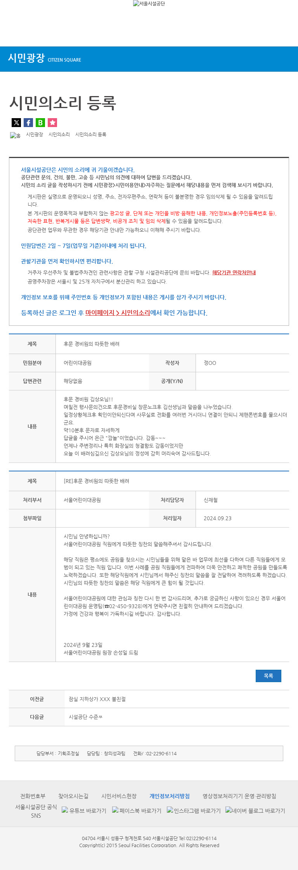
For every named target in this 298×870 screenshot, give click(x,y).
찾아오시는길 (73, 796)
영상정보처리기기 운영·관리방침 (239, 796)
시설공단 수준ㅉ (86, 717)
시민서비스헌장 (119, 796)
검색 (285, 32)
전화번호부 (32, 796)
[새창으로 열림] (83, 811)
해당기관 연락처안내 (234, 272)
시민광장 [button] (44, 58)
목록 (268, 676)
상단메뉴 (12, 32)
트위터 (16, 122)
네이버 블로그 (40, 122)
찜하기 (52, 122)
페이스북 (28, 122)
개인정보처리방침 (169, 796)
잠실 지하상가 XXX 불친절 (97, 699)
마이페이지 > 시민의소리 (117, 312)
